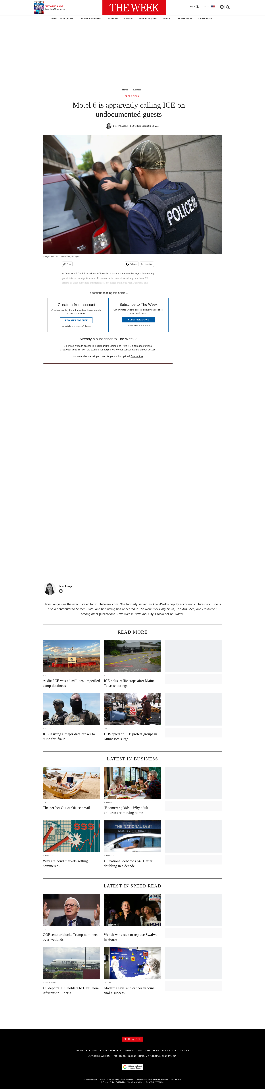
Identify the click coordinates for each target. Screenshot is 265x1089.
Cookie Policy (181, 1050)
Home (125, 89)
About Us (81, 1050)
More (166, 18)
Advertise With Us (99, 1056)
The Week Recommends (90, 18)
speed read (132, 96)
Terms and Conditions (137, 1050)
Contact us (137, 356)
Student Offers (205, 18)
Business (136, 89)
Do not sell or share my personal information (148, 1056)
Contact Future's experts (105, 1050)
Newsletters (113, 18)
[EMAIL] (61, 591)
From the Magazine (148, 18)
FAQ (115, 1056)
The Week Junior (184, 18)
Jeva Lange (122, 125)
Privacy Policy (161, 1050)
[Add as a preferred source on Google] (132, 1067)
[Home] (54, 18)
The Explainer (66, 18)
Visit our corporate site (171, 1079)
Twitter (178, 614)
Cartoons (128, 18)
